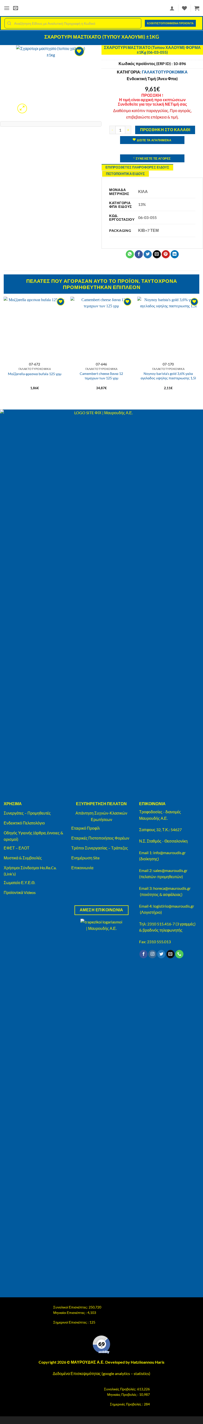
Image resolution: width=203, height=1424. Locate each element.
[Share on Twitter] (148, 254)
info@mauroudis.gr (169, 852)
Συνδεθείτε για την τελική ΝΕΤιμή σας (152, 104)
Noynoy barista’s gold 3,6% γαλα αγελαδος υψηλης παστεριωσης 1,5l (168, 375)
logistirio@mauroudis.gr (173, 906)
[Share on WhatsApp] (130, 254)
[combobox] (72, 23)
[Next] (199, 348)
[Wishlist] (184, 8)
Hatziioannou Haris (147, 1362)
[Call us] (179, 954)
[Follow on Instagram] (152, 954)
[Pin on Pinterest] (166, 254)
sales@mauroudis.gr (170, 870)
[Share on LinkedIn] (175, 254)
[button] (7, 8)
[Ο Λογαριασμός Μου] (172, 8)
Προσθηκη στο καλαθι (165, 129)
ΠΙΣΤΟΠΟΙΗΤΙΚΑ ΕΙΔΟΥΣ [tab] (125, 174)
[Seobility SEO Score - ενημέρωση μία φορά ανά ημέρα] (101, 1344)
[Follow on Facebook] (143, 954)
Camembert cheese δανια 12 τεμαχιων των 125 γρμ (101, 375)
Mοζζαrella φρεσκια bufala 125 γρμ (34, 374)
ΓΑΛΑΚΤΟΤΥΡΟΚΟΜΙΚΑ (165, 72)
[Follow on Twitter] (161, 954)
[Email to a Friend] (157, 254)
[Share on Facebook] (139, 254)
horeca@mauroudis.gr (172, 888)
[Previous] (4, 348)
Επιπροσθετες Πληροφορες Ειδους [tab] (137, 167)
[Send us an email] (170, 954)
